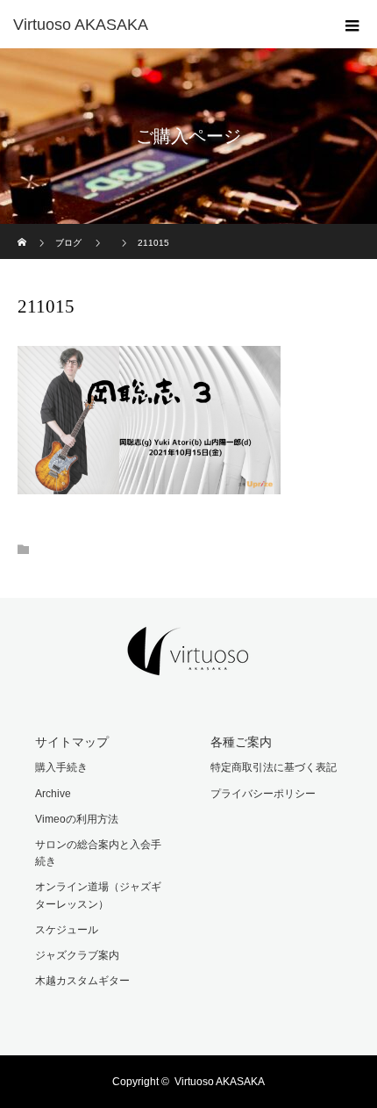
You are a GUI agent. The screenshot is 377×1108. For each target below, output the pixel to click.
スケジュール (66, 930)
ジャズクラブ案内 (77, 955)
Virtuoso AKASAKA (219, 1082)
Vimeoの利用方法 (76, 819)
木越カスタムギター (82, 981)
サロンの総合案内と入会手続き (98, 852)
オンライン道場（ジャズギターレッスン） (98, 895)
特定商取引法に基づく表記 (273, 767)
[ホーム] (23, 230)
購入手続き (61, 767)
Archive (53, 794)
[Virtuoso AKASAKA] (162, 24)
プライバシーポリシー (263, 794)
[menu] (352, 24)
